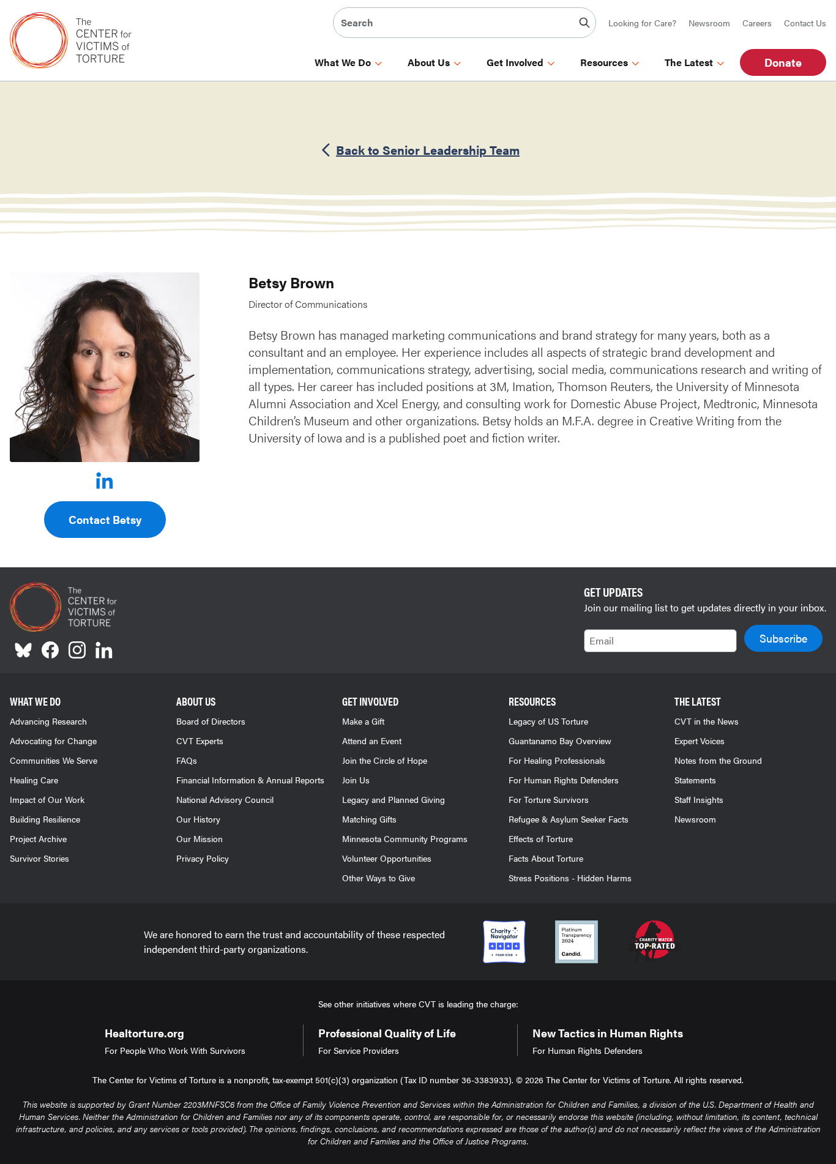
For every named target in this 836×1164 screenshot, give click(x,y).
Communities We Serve (53, 760)
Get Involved (515, 62)
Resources (604, 62)
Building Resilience (45, 819)
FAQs (186, 760)
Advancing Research (48, 721)
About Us (429, 62)
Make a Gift (363, 721)
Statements (695, 780)
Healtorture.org (144, 1032)
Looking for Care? (642, 23)
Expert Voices (699, 740)
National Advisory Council (225, 799)
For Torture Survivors (549, 799)
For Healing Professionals (557, 760)
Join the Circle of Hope (384, 760)
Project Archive (38, 838)
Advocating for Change (53, 740)
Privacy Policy (202, 858)
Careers (757, 23)
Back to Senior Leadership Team (428, 150)
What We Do (343, 62)
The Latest (689, 62)
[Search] (584, 23)
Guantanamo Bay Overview (560, 740)
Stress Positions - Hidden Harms (570, 877)
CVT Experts (199, 740)
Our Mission (199, 838)
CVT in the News (706, 721)
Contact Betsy (105, 519)
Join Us (356, 780)
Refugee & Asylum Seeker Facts (569, 819)
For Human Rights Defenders (564, 780)
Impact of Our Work (47, 799)
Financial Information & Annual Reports (250, 780)
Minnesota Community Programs (405, 838)
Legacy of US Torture (548, 721)
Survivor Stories (39, 858)
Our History (198, 819)
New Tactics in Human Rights (607, 1032)
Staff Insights (698, 799)
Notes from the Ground (718, 760)
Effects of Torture (541, 838)
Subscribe (783, 638)
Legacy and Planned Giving (393, 799)
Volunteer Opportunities (386, 858)
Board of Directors (210, 721)
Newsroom (709, 23)
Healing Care (34, 780)
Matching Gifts (369, 819)
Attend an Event (371, 740)
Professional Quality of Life (387, 1032)
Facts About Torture (546, 858)
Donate (783, 62)
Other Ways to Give (378, 877)
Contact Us (805, 23)
